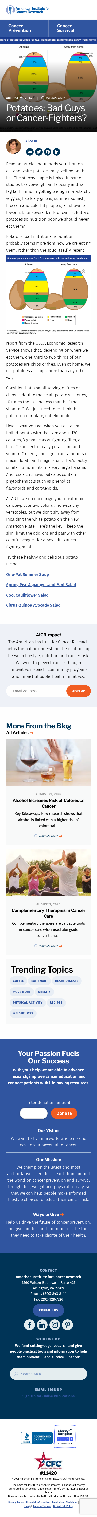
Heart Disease (67, 981)
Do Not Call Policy (63, 1506)
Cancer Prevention (19, 28)
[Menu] (88, 10)
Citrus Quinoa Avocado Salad (33, 605)
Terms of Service (42, 1506)
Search (15, 1375)
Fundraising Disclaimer (64, 1502)
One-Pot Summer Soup (27, 574)
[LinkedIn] (56, 152)
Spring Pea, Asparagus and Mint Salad (41, 584)
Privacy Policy (16, 1502)
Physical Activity (28, 1002)
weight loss (23, 1013)
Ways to (46, 1214)
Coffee (18, 981)
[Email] (30, 152)
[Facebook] (47, 152)
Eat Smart (39, 981)
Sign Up (78, 691)
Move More (22, 992)
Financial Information (38, 1502)
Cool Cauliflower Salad (27, 595)
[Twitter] (39, 152)
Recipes (56, 1002)
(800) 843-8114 (55, 1293)
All (17, 732)
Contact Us (48, 1310)
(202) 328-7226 (52, 1299)
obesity (44, 992)
